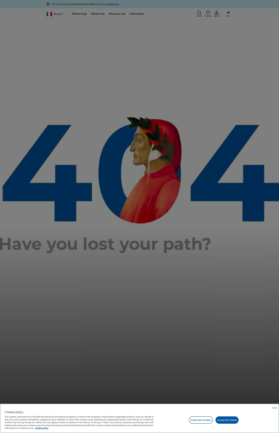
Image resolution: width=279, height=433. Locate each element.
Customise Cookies (201, 420)
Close (274, 407)
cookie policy (41, 428)
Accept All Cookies (227, 420)
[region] (139, 418)
